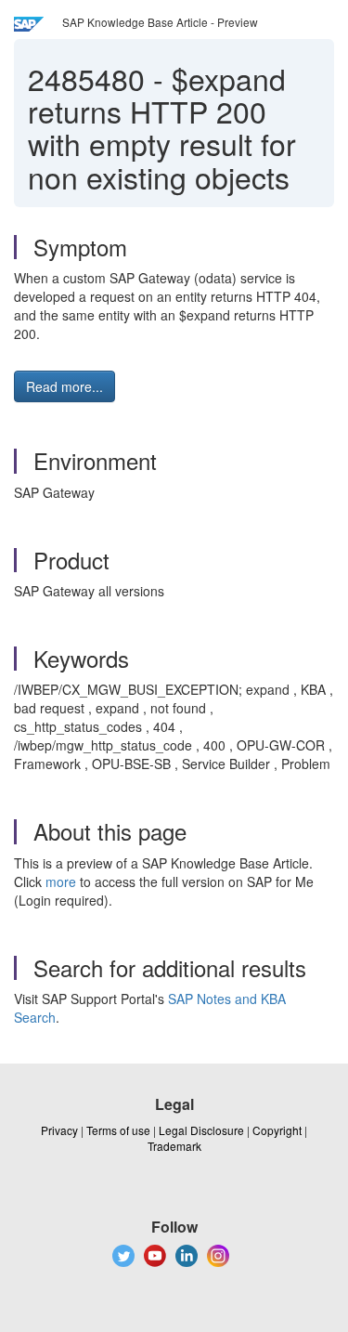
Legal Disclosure (201, 1130)
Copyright (277, 1130)
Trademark (174, 1146)
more (60, 881)
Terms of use (118, 1130)
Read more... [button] (64, 386)
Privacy (59, 1130)
